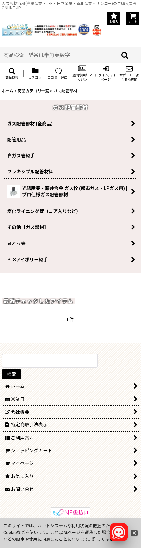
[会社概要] (84, 26)
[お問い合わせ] (97, 29)
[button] (12, 73)
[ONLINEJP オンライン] (17, 29)
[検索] (125, 55)
